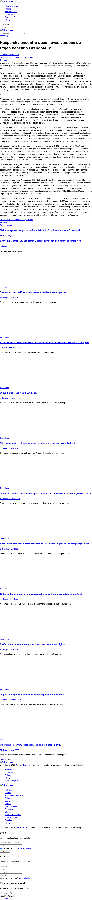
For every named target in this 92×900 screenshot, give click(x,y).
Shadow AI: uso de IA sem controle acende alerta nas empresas (33, 292)
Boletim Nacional (22, 764)
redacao (3, 246)
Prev (2, 759)
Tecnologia (4, 35)
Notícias (3, 287)
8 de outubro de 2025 (9, 548)
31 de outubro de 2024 (9, 448)
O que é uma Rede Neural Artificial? (18, 392)
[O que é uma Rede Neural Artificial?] (46, 371)
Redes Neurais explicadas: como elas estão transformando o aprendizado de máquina (44, 342)
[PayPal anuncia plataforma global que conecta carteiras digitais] (46, 622)
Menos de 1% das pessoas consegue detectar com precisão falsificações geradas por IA (45, 493)
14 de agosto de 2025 (9, 649)
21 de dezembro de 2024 (10, 699)
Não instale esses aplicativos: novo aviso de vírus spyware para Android (37, 443)
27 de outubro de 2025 (9, 750)
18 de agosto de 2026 (9, 297)
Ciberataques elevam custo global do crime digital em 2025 (30, 744)
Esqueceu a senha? (25, 848)
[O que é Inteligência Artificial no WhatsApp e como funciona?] (46, 672)
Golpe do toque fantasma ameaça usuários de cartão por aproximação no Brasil (41, 594)
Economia (4, 538)
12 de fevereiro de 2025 (10, 498)
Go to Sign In (24, 877)
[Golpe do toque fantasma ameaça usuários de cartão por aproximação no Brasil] (46, 572)
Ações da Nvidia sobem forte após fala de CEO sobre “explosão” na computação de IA (45, 543)
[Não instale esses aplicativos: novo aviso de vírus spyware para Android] (46, 421)
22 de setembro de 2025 (10, 599)
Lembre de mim (9, 848)
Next (6, 759)
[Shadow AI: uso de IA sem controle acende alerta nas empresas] (46, 270)
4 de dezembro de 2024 (10, 398)
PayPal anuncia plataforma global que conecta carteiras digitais (32, 644)
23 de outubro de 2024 (9, 54)
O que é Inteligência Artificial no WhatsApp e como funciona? (32, 694)
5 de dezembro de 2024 (10, 347)
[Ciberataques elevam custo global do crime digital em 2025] (46, 723)
